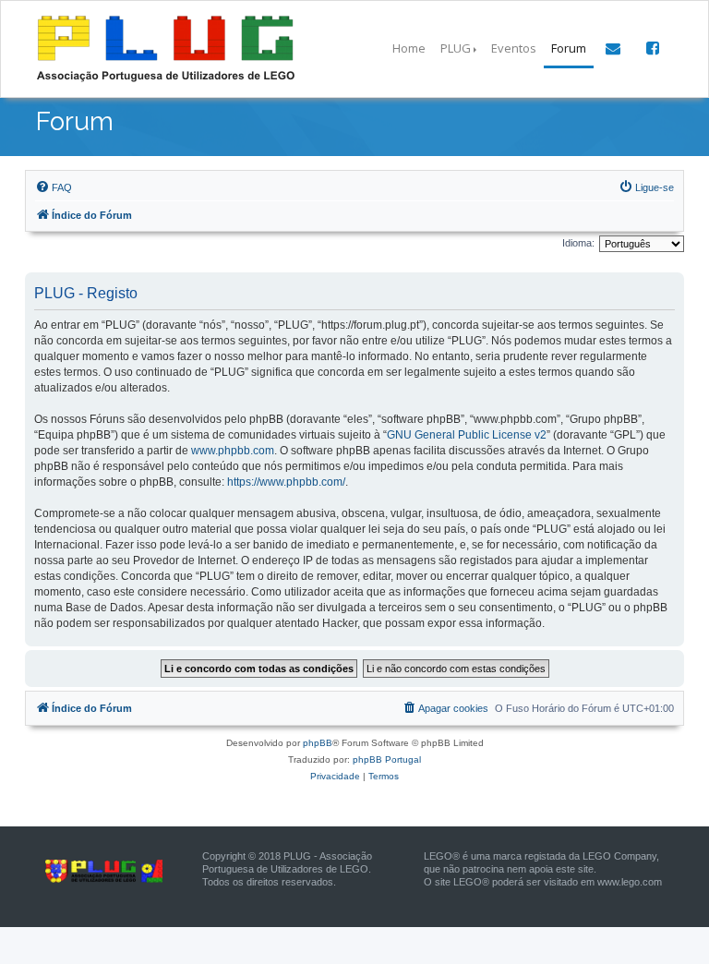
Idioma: (578, 242)
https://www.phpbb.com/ (286, 482)
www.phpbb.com (232, 450)
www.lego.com (629, 881)
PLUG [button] (455, 48)
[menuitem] (53, 187)
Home (409, 48)
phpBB (317, 743)
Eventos (513, 48)
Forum (568, 48)
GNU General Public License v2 (467, 434)
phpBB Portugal (387, 759)
